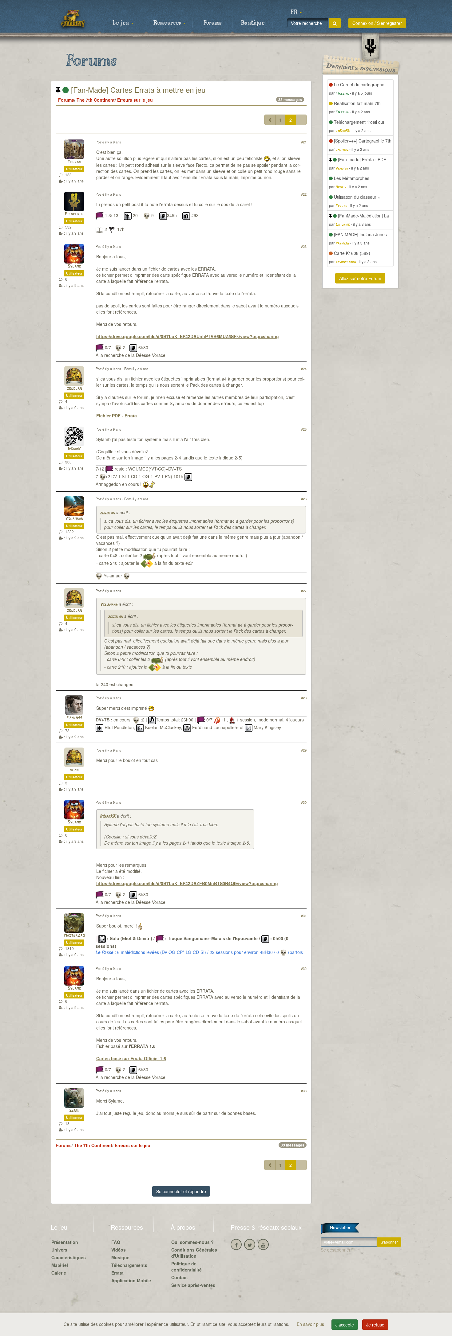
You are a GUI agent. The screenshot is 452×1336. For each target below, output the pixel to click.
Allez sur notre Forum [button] (360, 278)
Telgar (74, 162)
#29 (304, 750)
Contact (179, 1277)
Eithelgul (74, 214)
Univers (59, 1250)
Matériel (59, 1265)
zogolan (74, 388)
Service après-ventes (193, 1285)
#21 (304, 141)
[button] (296, 12)
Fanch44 (74, 718)
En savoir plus (311, 1324)
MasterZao (74, 935)
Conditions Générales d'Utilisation (194, 1253)
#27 (304, 590)
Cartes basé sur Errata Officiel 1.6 (131, 1058)
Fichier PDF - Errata (116, 415)
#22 (304, 194)
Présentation (64, 1242)
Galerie (58, 1273)
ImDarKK (108, 816)
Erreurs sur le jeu (135, 100)
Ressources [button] (167, 23)
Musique (120, 1257)
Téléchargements (129, 1265)
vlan (74, 770)
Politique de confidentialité (186, 1266)
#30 (304, 802)
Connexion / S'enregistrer (377, 23)
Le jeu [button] (121, 23)
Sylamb (74, 266)
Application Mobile (131, 1280)
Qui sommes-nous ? (192, 1242)
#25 (304, 429)
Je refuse (375, 1325)
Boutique (252, 23)
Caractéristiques (68, 1257)
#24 (304, 368)
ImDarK (74, 449)
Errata (117, 1273)
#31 (304, 915)
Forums (212, 23)
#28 (304, 697)
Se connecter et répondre (181, 1191)
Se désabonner (336, 1250)
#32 (304, 968)
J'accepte (344, 1325)
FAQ (115, 1242)
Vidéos (118, 1250)
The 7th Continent (96, 100)
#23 (304, 246)
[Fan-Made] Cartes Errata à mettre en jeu (137, 89)
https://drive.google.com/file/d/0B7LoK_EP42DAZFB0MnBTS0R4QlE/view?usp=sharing (187, 883)
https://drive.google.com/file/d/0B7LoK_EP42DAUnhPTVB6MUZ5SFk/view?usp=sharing (187, 336)
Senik (74, 1110)
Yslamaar (74, 519)
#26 (304, 498)
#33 (304, 1090)
